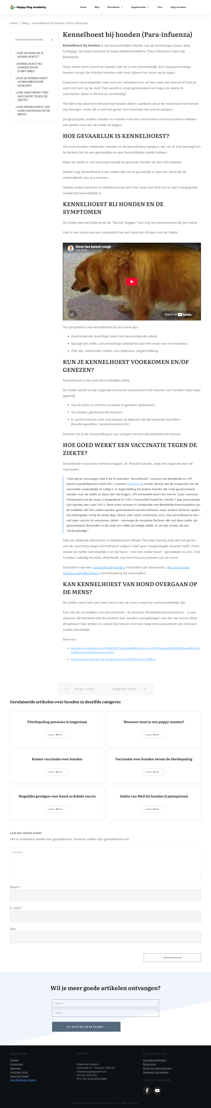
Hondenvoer (16, 1064)
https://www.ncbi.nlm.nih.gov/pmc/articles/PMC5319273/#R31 (113, 659)
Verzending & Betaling (154, 1060)
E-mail (16, 908)
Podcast (14, 1060)
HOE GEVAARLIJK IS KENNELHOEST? (30, 55)
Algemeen (15, 1068)
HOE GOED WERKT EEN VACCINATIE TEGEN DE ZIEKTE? (32, 96)
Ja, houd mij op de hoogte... (86, 1026)
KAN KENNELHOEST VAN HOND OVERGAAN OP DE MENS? (33, 111)
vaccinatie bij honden (109, 567)
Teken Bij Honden (19, 1076)
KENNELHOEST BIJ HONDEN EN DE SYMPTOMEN (29, 67)
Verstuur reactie (172, 958)
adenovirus (134, 484)
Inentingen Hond (19, 1072)
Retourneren (149, 1064)
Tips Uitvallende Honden (23, 1080)
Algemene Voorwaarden (156, 1072)
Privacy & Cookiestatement (157, 1068)
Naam (16, 887)
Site (13, 929)
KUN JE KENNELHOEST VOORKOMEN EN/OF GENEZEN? (32, 82)
